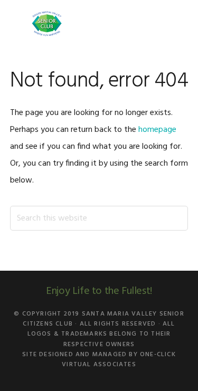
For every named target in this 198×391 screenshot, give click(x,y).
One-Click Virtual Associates (119, 359)
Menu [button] (175, 23)
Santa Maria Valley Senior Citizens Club (47, 24)
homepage (157, 130)
